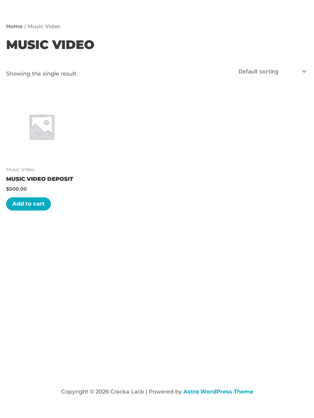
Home (14, 26)
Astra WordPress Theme (218, 391)
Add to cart (28, 203)
